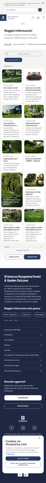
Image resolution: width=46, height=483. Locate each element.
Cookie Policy (10, 454)
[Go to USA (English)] (40, 10)
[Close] (39, 438)
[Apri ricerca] (33, 17)
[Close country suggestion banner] (43, 3)
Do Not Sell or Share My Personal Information (23, 464)
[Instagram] (23, 428)
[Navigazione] (43, 17)
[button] (6, 320)
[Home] (3, 17)
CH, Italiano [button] (11, 18)
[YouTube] (34, 428)
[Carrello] (38, 17)
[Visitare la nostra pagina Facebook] (11, 428)
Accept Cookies (23, 458)
